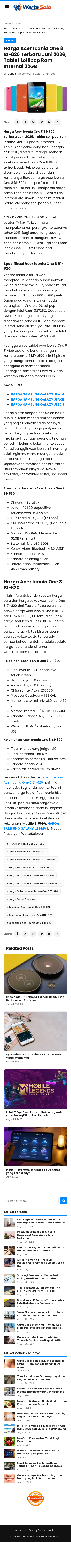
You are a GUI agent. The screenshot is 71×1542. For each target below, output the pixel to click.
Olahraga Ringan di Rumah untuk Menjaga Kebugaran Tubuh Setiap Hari (42, 1221)
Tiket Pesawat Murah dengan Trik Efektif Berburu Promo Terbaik (38, 1289)
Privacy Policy (37, 1530)
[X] (25, 122)
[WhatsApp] (33, 122)
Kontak (52, 1530)
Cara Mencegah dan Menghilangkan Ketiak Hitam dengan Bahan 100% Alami (41, 1364)
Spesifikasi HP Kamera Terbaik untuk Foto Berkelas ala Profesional (35, 998)
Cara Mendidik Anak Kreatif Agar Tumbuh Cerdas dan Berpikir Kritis (39, 1339)
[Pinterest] (57, 122)
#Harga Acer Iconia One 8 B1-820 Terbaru (31, 859)
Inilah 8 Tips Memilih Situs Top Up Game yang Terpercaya (33, 1171)
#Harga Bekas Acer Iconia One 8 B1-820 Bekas (34, 883)
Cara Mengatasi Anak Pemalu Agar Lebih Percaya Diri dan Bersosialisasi (40, 1326)
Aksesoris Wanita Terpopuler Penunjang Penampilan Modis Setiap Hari (40, 1263)
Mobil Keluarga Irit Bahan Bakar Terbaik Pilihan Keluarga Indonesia (39, 1465)
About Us (20, 1530)
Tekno (17, 23)
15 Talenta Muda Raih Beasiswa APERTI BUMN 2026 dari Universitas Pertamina (41, 1427)
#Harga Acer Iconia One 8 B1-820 (26, 851)
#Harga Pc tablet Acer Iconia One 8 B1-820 (32, 891)
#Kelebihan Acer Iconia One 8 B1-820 (28, 907)
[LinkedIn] (49, 122)
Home (7, 23)
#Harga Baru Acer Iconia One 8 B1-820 (29, 867)
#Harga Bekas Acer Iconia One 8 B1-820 (30, 875)
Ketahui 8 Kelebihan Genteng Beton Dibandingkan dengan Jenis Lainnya (40, 1390)
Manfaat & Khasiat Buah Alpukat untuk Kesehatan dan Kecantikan (42, 1403)
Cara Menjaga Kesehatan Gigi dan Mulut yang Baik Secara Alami (39, 1477)
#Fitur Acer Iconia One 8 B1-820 (25, 844)
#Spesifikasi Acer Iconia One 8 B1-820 (29, 923)
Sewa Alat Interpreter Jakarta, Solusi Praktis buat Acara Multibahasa (40, 1314)
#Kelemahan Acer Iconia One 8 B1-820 (29, 915)
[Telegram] (41, 122)
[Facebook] (17, 122)
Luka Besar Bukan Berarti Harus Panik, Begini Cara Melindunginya (41, 1415)
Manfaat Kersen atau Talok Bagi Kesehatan (38, 1440)
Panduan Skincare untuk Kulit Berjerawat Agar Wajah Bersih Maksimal (36, 1235)
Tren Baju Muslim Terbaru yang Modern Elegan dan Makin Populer (42, 1378)
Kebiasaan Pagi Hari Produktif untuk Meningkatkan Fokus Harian (40, 1249)
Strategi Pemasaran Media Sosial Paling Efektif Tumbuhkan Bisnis (38, 1277)
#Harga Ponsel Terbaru (20, 899)
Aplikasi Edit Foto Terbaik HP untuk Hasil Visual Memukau (33, 1056)
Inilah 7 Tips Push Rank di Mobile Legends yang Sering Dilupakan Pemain (34, 1113)
